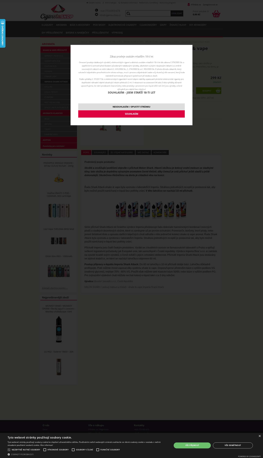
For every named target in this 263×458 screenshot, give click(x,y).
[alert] (131, 445)
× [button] (259, 436)
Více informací (46, 445)
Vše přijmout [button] (192, 445)
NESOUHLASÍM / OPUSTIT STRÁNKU (131, 106)
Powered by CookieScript (249, 456)
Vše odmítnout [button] (233, 445)
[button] (88, 454)
